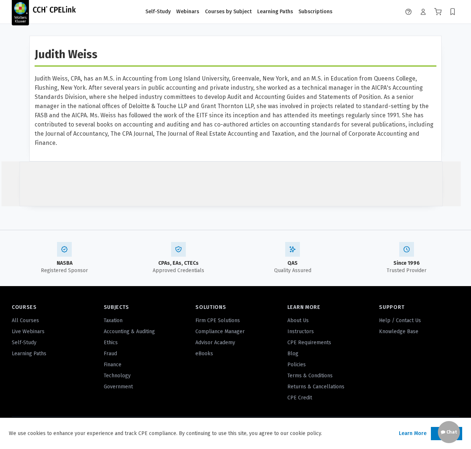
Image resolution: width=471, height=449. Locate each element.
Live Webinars (28, 331)
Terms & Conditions (310, 376)
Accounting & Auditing (129, 331)
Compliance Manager (220, 331)
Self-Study (158, 11)
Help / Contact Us (400, 320)
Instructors (300, 331)
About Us (298, 320)
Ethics (111, 342)
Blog (292, 353)
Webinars (187, 11)
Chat (451, 432)
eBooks (204, 353)
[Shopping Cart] (438, 11)
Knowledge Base (398, 331)
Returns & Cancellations (315, 387)
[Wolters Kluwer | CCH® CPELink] (44, 12)
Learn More (412, 433)
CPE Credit (299, 398)
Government (118, 387)
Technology (117, 376)
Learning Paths (275, 11)
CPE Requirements (309, 342)
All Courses (25, 320)
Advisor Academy (215, 342)
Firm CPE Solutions (217, 320)
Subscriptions (315, 11)
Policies (296, 364)
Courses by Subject (228, 11)
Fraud (110, 353)
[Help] (408, 11)
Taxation (113, 320)
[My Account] (423, 11)
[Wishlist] (452, 11)
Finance (112, 364)
